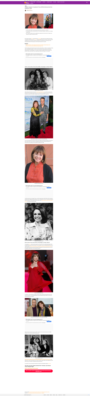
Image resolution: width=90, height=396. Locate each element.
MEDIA (27, 0)
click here (49, 363)
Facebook (39, 38)
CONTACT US (36, 0)
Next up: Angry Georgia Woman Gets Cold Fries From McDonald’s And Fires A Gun (38, 371)
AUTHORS (40, 0)
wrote (35, 39)
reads (29, 244)
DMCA (34, 0)
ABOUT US (25, 0)
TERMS (32, 0)
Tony (32, 38)
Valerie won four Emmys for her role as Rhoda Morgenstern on (38, 359)
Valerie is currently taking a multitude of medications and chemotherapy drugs (41, 246)
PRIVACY (30, 0)
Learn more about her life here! (31, 368)
